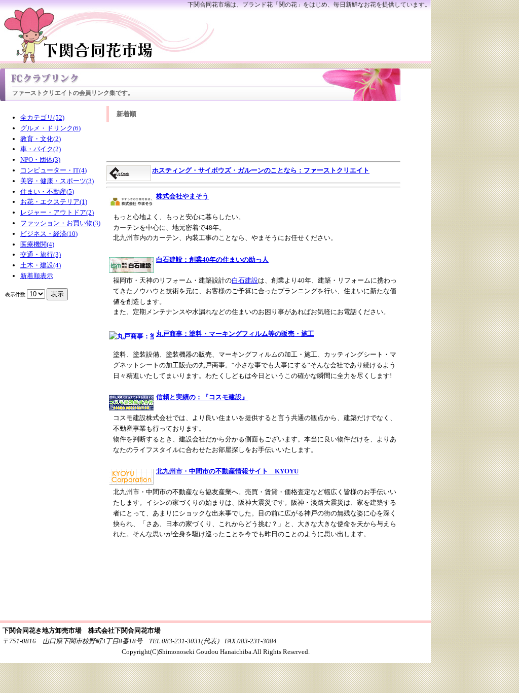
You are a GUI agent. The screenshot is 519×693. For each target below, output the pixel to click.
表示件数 (15, 294)
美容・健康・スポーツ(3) (57, 181)
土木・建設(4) (40, 265)
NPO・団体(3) (40, 159)
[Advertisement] (253, 142)
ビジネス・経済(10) (49, 233)
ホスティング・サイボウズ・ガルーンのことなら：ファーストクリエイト (260, 170)
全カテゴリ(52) (42, 117)
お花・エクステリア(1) (53, 201)
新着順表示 (36, 276)
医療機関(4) (37, 244)
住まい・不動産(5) (47, 191)
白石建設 (245, 280)
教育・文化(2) (40, 139)
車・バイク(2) (40, 149)
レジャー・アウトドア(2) (57, 212)
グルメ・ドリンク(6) (50, 128)
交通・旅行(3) (40, 254)
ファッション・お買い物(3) (60, 223)
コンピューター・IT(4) (53, 170)
